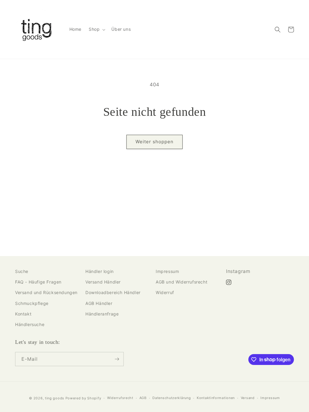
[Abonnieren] (116, 359)
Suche (21, 271)
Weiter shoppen (154, 141)
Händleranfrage (102, 313)
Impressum (167, 271)
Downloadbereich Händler (113, 292)
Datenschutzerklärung (171, 398)
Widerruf (165, 292)
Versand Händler (103, 281)
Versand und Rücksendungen (46, 292)
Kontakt (23, 313)
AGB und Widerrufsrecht (181, 281)
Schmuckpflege (32, 303)
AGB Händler (99, 303)
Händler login (99, 271)
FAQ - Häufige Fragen (38, 281)
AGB (143, 398)
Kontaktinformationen (216, 398)
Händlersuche (29, 324)
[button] (96, 29)
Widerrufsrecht (120, 398)
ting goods (54, 398)
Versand (248, 398)
